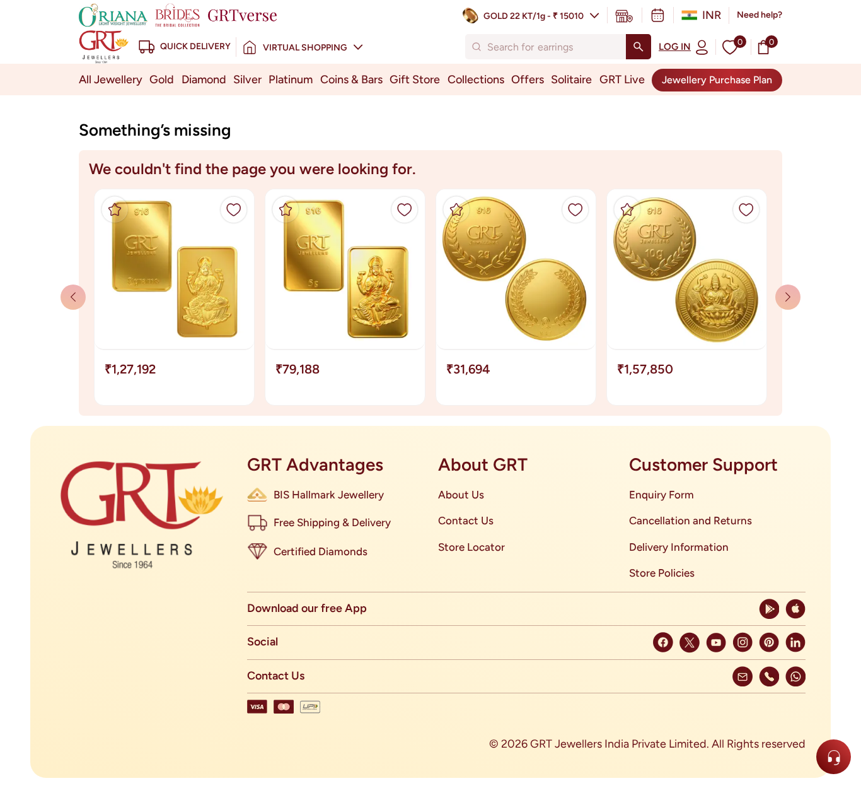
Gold (161, 79)
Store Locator (471, 547)
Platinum (291, 79)
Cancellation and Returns (690, 520)
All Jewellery (110, 79)
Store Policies (662, 573)
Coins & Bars (351, 79)
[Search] (638, 46)
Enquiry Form (661, 494)
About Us (461, 494)
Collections (476, 79)
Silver (247, 79)
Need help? (759, 14)
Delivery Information (679, 547)
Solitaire (571, 79)
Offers (527, 79)
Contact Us (466, 520)
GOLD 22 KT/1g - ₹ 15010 (533, 16)
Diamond (204, 79)
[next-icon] (73, 297)
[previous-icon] (787, 297)
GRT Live (622, 79)
